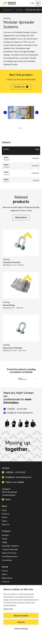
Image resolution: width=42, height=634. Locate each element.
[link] (21, 86)
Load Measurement (10, 556)
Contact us (19, 87)
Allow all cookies (21, 615)
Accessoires (7, 560)
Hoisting (19, 10)
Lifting (4, 539)
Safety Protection (9, 553)
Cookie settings (21, 628)
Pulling (4, 542)
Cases (4, 521)
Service (5, 571)
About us (5, 524)
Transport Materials (10, 549)
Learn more (8, 609)
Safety (4, 574)
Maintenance (7, 578)
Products (5, 514)
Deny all (21, 622)
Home (4, 510)
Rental (4, 517)
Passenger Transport (10, 546)
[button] (32, 3)
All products (8, 10)
